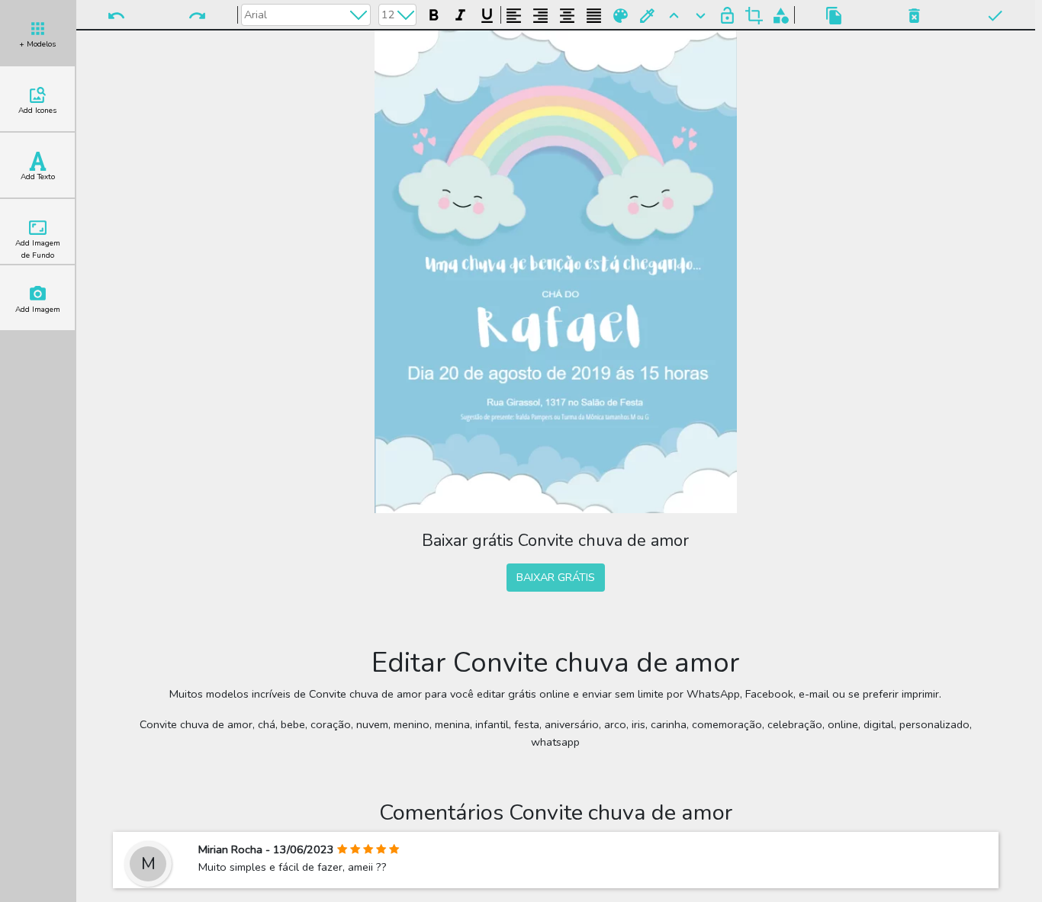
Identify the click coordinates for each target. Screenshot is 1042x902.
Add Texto (38, 177)
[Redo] (196, 14)
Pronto (994, 14)
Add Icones (37, 110)
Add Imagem (37, 309)
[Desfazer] (116, 14)
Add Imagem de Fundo (37, 249)
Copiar (834, 14)
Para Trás (700, 14)
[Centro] (567, 13)
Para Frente (674, 14)
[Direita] (540, 13)
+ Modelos (37, 44)
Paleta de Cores (620, 14)
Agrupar (780, 14)
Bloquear (727, 14)
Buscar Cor (647, 14)
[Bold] (433, 13)
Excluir (914, 14)
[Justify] (593, 13)
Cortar (754, 14)
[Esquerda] (513, 13)
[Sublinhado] (487, 13)
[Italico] (460, 13)
